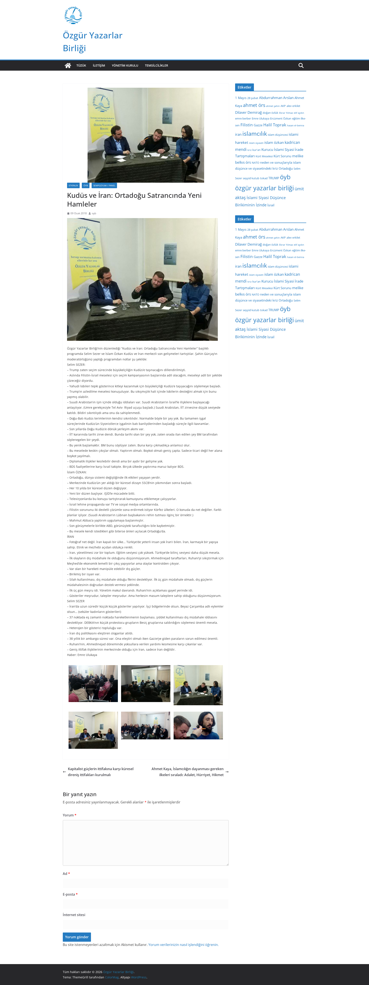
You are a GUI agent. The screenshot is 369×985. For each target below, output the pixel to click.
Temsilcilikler (156, 65)
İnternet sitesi (74, 914)
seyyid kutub (251, 178)
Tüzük (81, 65)
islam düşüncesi (278, 135)
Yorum (69, 815)
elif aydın (299, 112)
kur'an (256, 150)
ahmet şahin (273, 106)
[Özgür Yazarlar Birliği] (68, 65)
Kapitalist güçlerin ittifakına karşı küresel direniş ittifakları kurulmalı (100, 771)
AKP (283, 106)
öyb (285, 177)
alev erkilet (293, 106)
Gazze (258, 125)
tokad (264, 178)
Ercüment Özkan (280, 118)
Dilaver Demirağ (248, 112)
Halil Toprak (274, 125)
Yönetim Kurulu (125, 65)
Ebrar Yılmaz (286, 112)
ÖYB (85, 185)
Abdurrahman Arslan (276, 97)
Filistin (246, 125)
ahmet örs (254, 105)
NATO (255, 163)
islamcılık (254, 133)
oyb (94, 213)
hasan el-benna (295, 125)
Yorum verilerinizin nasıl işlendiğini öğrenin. (183, 944)
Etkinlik (73, 185)
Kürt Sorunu (282, 156)
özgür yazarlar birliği (264, 188)
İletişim (99, 65)
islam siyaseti (256, 142)
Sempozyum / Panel (104, 185)
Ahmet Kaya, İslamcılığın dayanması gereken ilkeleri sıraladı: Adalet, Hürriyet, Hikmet (188, 771)
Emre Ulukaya (260, 118)
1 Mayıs (240, 98)
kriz (249, 150)
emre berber (243, 118)
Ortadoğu (286, 168)
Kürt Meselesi (264, 156)
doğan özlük (270, 113)
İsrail (270, 205)
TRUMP (273, 178)
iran (238, 134)
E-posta (70, 894)
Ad (66, 873)
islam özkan (274, 142)
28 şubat (252, 98)
